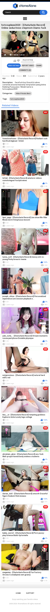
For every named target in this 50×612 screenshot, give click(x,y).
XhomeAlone (22, 604)
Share (39, 66)
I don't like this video (18, 60)
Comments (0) (25, 70)
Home (18, 593)
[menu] (25, 18)
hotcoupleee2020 (17, 99)
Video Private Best (23, 93)
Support (30, 593)
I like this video (14, 60)
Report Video (28, 66)
